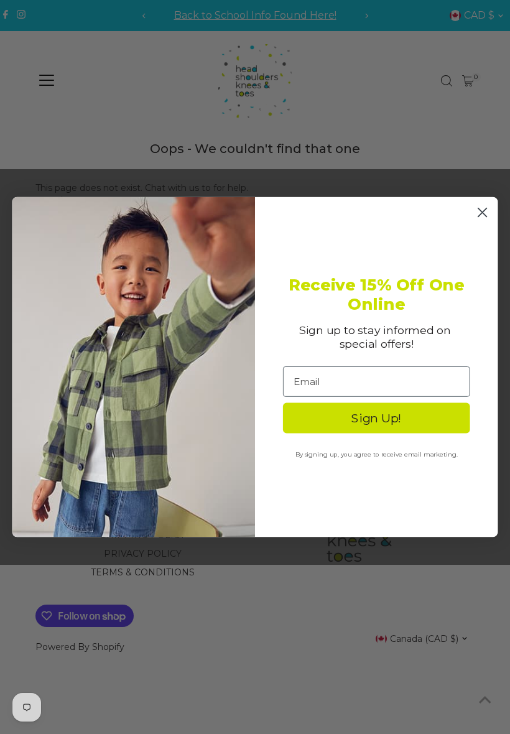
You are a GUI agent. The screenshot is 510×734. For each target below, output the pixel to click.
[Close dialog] (482, 212)
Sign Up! (376, 418)
